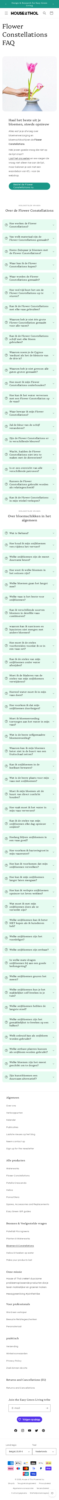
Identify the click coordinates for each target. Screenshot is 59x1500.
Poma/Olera (12, 1197)
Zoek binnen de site (16, 1368)
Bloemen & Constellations (20, 1246)
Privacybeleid (45, 1483)
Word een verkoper (16, 1312)
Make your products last (19, 1260)
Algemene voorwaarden (23, 1488)
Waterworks (12, 1168)
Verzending (12, 1346)
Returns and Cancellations (20, 1388)
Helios (9, 1190)
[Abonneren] (46, 1408)
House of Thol (27, 1479)
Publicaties (12, 1127)
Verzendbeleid (43, 1488)
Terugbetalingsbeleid (26, 1483)
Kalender (11, 1120)
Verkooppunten (14, 1113)
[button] (6, 13)
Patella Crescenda (16, 1183)
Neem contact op (15, 1141)
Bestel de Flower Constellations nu (23, 186)
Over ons (11, 1106)
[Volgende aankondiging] (53, 4)
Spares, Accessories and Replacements (27, 1204)
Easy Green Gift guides (18, 1211)
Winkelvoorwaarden (17, 1354)
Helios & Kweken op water (20, 1253)
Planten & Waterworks (18, 1239)
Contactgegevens (19, 1493)
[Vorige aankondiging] (5, 4)
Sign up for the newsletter (20, 1149)
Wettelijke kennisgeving (40, 1493)
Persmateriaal (14, 1326)
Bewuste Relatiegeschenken (21, 1319)
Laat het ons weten (19, 158)
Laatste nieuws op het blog (20, 1134)
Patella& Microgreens (17, 1231)
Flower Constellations (18, 1176)
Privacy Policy (13, 1361)
